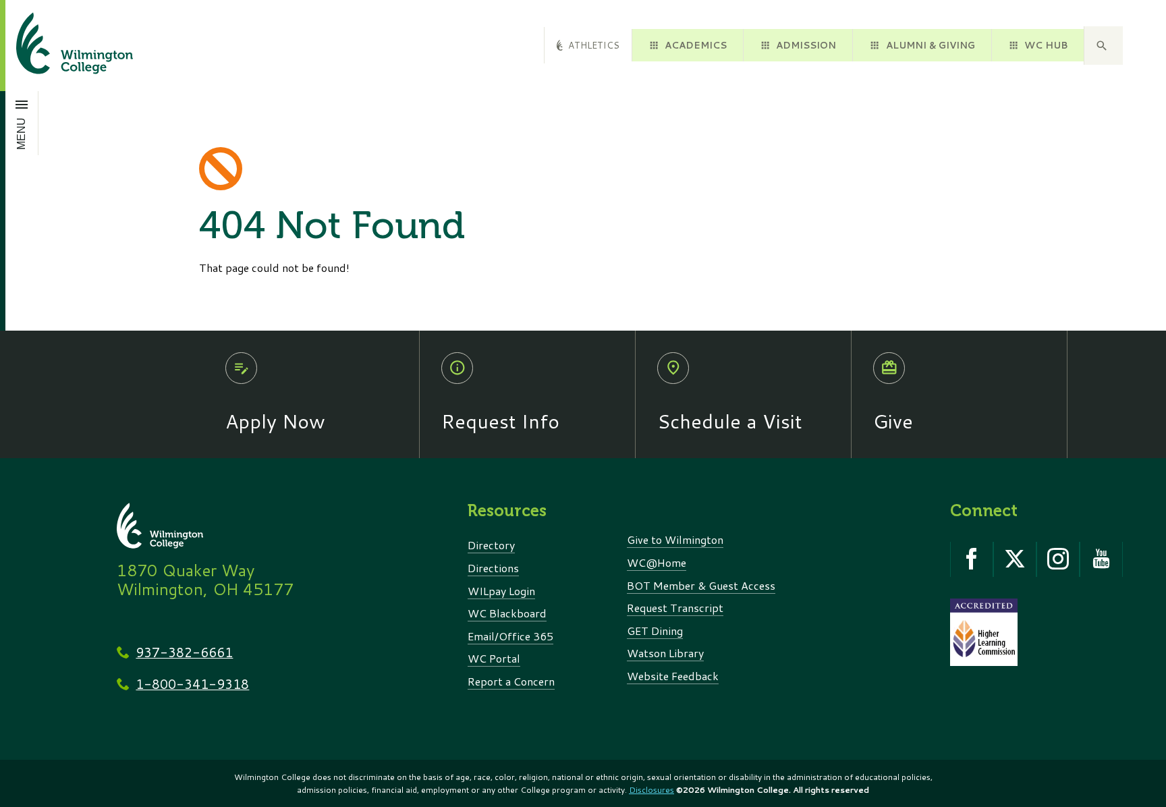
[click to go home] (58, 45)
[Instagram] (1058, 559)
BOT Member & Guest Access (701, 585)
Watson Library (665, 653)
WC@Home (656, 562)
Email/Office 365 (510, 636)
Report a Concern (511, 681)
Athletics (593, 44)
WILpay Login (501, 591)
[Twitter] (1014, 559)
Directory (491, 545)
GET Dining (655, 630)
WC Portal (494, 658)
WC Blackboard (507, 613)
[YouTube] (1101, 559)
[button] (1103, 45)
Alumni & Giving (930, 44)
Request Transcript (675, 607)
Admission (806, 44)
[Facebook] (971, 559)
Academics (696, 44)
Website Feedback (673, 676)
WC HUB (1045, 44)
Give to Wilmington (675, 539)
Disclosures (651, 790)
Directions (493, 568)
